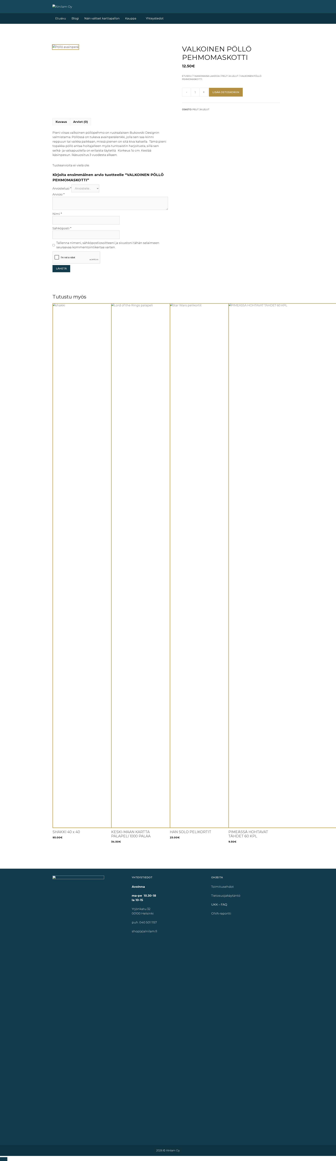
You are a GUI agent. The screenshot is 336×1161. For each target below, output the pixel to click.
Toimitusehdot (222, 886)
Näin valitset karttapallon (102, 18)
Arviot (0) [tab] (80, 122)
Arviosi (58, 194)
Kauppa (130, 18)
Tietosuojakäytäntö (225, 895)
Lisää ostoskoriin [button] (65, 848)
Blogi (75, 18)
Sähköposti (61, 228)
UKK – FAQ (219, 904)
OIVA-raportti (221, 913)
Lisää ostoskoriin (225, 92)
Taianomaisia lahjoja (206, 76)
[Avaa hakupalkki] (271, 18)
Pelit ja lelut (230, 76)
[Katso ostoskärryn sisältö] (280, 18)
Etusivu (60, 18)
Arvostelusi (61, 188)
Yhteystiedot (155, 18)
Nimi (57, 214)
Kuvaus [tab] (61, 122)
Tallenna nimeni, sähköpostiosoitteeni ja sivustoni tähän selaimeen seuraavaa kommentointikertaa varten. (107, 245)
